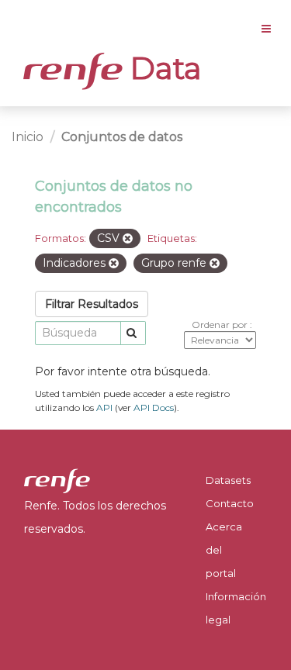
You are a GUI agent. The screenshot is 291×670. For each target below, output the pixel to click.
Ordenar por (221, 324)
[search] (133, 333)
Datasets (228, 480)
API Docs (153, 407)
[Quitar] (128, 238)
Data (162, 68)
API (104, 407)
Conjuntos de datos (121, 137)
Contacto (230, 503)
